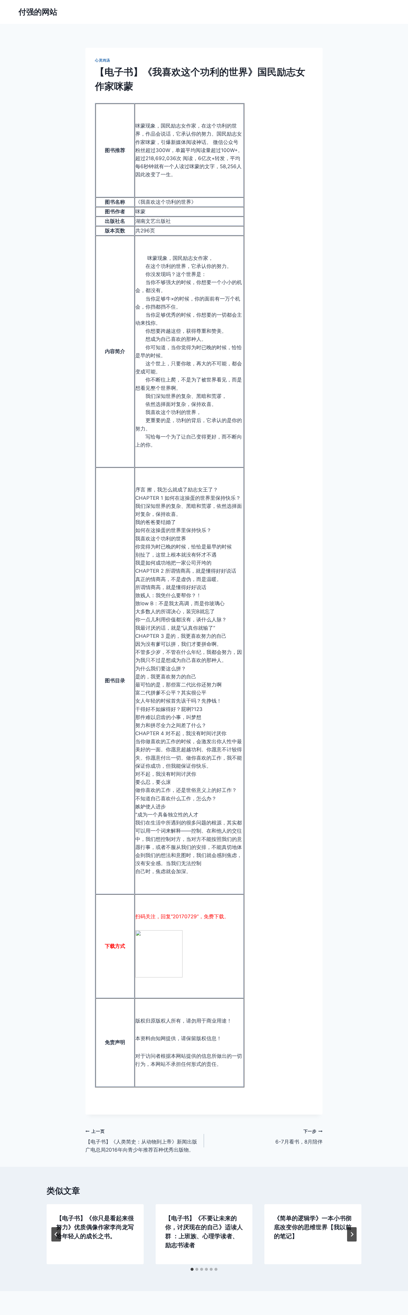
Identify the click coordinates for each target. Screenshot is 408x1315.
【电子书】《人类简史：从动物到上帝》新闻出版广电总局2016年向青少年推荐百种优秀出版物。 (141, 1141)
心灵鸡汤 (102, 60)
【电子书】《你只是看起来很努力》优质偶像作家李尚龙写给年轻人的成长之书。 (95, 1227)
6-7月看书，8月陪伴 (299, 1137)
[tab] (192, 1269)
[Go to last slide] (56, 1234)
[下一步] (352, 1234)
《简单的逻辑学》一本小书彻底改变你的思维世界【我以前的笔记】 (313, 1227)
